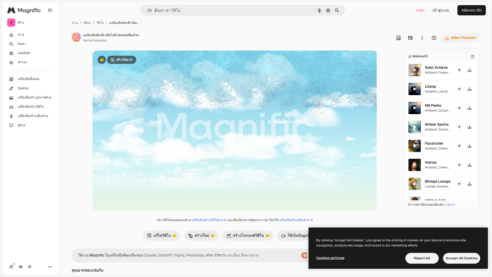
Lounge (430, 186)
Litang (430, 86)
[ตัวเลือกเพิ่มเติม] (422, 38)
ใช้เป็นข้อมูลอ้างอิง (299, 236)
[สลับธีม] (30, 267)
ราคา (420, 10)
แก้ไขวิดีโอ (159, 236)
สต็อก (87, 23)
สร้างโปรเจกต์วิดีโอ (245, 236)
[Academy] (20, 267)
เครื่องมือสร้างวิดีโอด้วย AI (209, 220)
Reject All (422, 258)
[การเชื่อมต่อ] (11, 267)
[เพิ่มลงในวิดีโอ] (459, 70)
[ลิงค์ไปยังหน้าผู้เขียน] (76, 38)
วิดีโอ (100, 23)
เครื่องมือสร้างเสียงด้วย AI (296, 220)
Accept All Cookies (461, 258)
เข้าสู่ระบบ (440, 10)
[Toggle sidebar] (50, 10)
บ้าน (75, 23)
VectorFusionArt (95, 40)
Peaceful (445, 73)
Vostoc (431, 162)
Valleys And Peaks (437, 200)
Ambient (431, 73)
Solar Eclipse (436, 67)
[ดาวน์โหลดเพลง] (469, 70)
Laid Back (445, 92)
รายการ (450, 205)
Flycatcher (434, 143)
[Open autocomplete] (147, 10)
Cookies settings (330, 258)
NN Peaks (433, 105)
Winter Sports (437, 124)
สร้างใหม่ (198, 236)
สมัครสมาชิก (472, 10)
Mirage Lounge (437, 181)
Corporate (445, 110)
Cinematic (445, 148)
